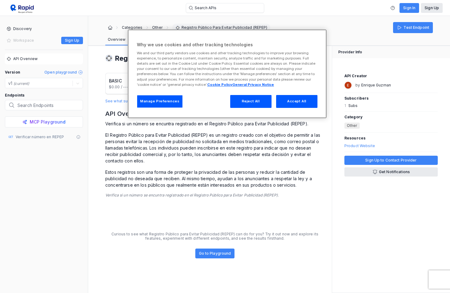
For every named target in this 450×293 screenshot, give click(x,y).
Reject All (251, 101)
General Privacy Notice (253, 84)
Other (157, 27)
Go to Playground (215, 253)
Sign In (409, 8)
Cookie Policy (219, 84)
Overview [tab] (117, 39)
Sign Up (432, 8)
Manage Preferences (159, 101)
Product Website (359, 146)
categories (132, 27)
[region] (227, 73)
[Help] (393, 8)
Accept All (296, 101)
